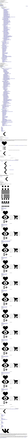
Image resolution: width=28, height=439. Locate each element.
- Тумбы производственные (6, 34)
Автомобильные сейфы (6, 69)
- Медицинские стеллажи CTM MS (7, 21)
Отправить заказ (17, 408)
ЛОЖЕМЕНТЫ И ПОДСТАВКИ (8, 73)
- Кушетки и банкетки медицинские (7, 24)
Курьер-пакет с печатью (4, 53)
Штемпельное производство (4, 58)
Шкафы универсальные (6, 94)
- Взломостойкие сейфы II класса (7, 16)
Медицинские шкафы (6, 82)
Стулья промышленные (6, 101)
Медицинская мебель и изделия (5, 19)
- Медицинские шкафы (6, 20)
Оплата (2, 425)
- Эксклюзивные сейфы (6, 11)
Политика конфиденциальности (4, 419)
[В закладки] (5, 231)
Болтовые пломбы (4, 112)
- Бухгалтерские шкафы (6, 26)
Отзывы (2, 128)
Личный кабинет (16, 145)
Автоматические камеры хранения (7, 79)
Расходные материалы (4, 45)
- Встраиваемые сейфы (6, 12)
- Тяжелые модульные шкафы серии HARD (8, 36)
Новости (2, 423)
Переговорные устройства (4, 44)
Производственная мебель (4, 31)
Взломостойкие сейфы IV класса (7, 76)
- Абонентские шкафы (6, 30)
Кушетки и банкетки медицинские (7, 86)
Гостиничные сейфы (5, 74)
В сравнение (2, 357)
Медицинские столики (6, 85)
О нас (1, 127)
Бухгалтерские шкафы (6, 88)
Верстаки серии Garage (6, 95)
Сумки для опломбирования (5, 52)
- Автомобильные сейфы (6, 9)
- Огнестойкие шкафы (6, 25)
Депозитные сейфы (5, 70)
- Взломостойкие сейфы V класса (7, 14)
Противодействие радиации (4, 57)
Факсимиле (3, 60)
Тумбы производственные (6, 98)
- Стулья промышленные (6, 37)
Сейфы (3, 8)
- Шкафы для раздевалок (6, 27)
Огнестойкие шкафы (5, 87)
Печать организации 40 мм (4, 59)
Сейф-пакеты (3, 54)
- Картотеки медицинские (6, 22)
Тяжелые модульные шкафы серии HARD (7, 100)
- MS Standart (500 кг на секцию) (7, 38)
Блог (1, 421)
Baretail (1, 433)
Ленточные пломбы (4, 50)
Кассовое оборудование (4, 41)
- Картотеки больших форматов (6, 29)
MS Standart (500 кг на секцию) (6, 102)
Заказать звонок (1, 5)
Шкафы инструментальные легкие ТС (7, 99)
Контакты (2, 418)
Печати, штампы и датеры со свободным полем (6, 61)
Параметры (1, 176)
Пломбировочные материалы (10, 111)
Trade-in (2, 422)
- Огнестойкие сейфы (6, 15)
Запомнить (2, 138)
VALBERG (6, 80)
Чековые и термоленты (4, 46)
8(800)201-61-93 (1, 4)
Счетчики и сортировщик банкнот (5, 42)
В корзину (11, 235)
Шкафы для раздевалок (6, 89)
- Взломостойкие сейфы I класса (7, 13)
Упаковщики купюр (4, 43)
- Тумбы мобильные (5, 28)
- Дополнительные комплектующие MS (7, 39)
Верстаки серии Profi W (6, 96)
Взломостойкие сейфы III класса (7, 77)
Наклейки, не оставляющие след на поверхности (7, 56)
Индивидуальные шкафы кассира (7, 93)
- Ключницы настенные (6, 18)
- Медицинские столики (6, 23)
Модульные (6, 90)
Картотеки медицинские (6, 84)
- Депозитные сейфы (5, 10)
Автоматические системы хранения (5, 17)
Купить (2, 210)
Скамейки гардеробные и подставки (7, 91)
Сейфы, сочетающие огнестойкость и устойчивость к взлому (9, 78)
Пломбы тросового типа (4, 49)
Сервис (2, 415)
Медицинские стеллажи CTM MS (7, 83)
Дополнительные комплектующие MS (7, 103)
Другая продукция (4, 40)
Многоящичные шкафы (6, 92)
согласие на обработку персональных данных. (14, 160)
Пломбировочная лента (4, 55)
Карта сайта (2, 426)
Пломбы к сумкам (4, 51)
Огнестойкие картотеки (6, 75)
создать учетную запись (21, 145)
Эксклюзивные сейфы (6, 71)
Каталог (2, 414)
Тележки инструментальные (6, 97)
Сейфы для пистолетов (7, 72)
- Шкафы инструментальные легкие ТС (7, 35)
